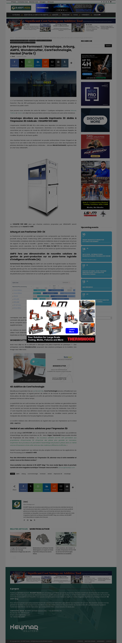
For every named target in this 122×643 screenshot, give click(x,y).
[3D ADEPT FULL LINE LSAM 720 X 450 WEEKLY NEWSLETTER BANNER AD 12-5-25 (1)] (61, 342)
